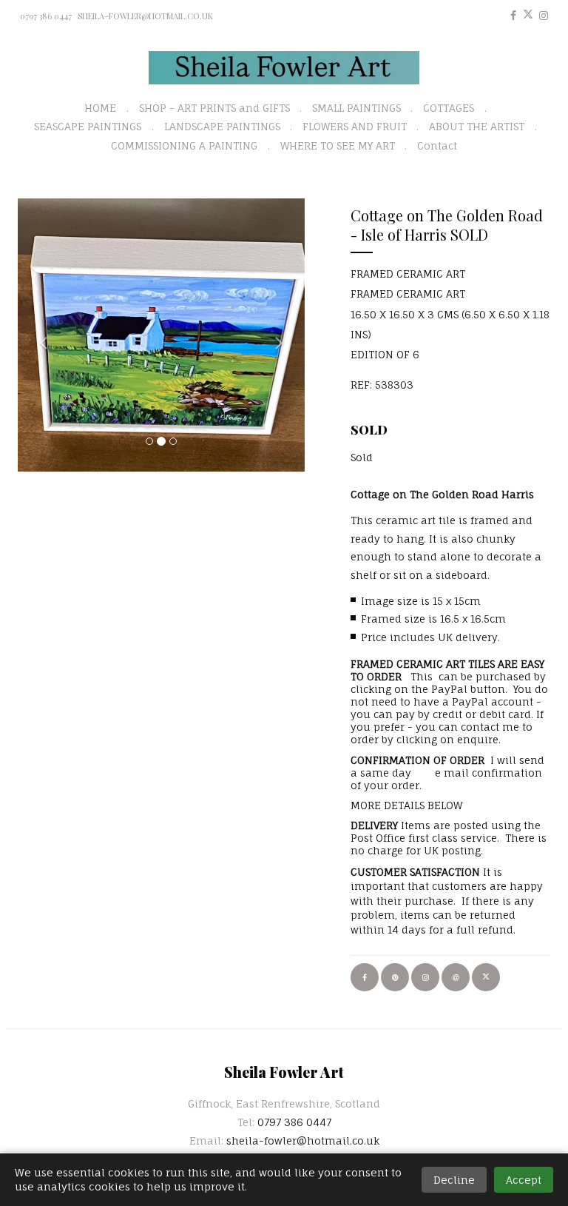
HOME (100, 107)
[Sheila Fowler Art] (284, 67)
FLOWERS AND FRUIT (354, 126)
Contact (437, 145)
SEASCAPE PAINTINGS (87, 126)
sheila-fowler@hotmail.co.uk (145, 15)
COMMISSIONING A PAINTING (184, 145)
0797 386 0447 (46, 15)
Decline (454, 1179)
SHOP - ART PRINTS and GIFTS (214, 107)
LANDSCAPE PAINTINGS (222, 126)
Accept (523, 1179)
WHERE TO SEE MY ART (337, 145)
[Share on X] (486, 977)
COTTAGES (448, 107)
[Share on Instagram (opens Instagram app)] (425, 977)
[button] (39, 335)
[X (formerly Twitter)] (528, 15)
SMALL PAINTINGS (356, 107)
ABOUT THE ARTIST (476, 126)
